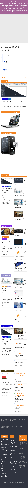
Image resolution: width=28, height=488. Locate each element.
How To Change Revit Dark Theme (13, 101)
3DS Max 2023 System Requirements (19, 378)
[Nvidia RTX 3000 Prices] (18, 229)
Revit (10, 98)
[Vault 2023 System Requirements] (20, 384)
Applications (3, 446)
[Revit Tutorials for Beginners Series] (18, 341)
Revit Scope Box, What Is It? (19, 355)
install (13, 458)
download (14, 449)
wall (13, 472)
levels (15, 460)
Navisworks (3, 461)
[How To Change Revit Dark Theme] (14, 84)
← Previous (4, 77)
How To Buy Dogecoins (6, 242)
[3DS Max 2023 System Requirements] (20, 374)
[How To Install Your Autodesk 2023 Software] (18, 290)
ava (14, 445)
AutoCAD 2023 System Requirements (19, 408)
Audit (11, 440)
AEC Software (4, 98)
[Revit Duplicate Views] (20, 361)
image (11, 458)
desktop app (15, 447)
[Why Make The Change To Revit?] (18, 189)
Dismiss (14, 12)
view (16, 471)
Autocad (2, 449)
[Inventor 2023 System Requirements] (20, 393)
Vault (2, 476)
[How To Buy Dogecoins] (7, 229)
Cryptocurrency (5, 237)
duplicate (11, 450)
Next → (25, 77)
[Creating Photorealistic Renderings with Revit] (18, 211)
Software (9, 286)
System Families (12, 468)
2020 (11, 439)
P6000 (16, 461)
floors (11, 454)
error (14, 450)
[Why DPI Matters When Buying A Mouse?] (18, 250)
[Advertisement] (14, 28)
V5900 (14, 471)
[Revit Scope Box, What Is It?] (20, 352)
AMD (16, 439)
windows (12, 474)
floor (11, 453)
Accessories (6, 439)
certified (11, 447)
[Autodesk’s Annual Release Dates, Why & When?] (18, 199)
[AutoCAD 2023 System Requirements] (20, 404)
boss (11, 102)
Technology (4, 238)
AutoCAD (4, 376)
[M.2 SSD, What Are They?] (18, 239)
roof (16, 463)
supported (12, 466)
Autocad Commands (5, 381)
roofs (11, 465)
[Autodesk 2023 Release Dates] (18, 302)
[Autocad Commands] (18, 178)
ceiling (11, 446)
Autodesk (4, 286)
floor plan (14, 453)
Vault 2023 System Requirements (20, 388)
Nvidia (13, 461)
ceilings (15, 446)
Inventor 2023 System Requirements (19, 398)
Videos (6, 476)
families (12, 452)
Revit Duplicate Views (19, 363)
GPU (14, 454)
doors (11, 449)
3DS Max (2, 439)
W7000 (11, 472)
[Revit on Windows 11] (18, 313)
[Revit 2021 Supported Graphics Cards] (18, 262)
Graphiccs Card (12, 456)
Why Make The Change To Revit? (7, 290)
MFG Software (5, 378)
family (16, 452)
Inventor (3, 455)
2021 (13, 439)
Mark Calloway (4, 246)
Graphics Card (13, 457)
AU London (14, 440)
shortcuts (15, 465)
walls (16, 472)
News (3, 463)
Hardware (4, 454)
